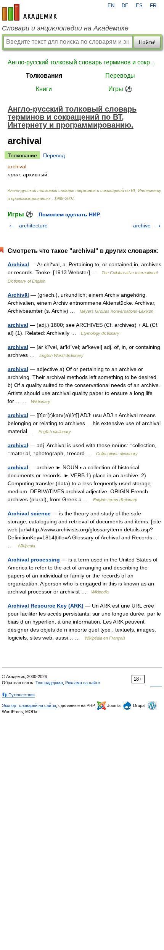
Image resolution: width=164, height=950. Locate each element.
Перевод (54, 155)
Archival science (29, 513)
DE (125, 5)
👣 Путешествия (18, 695)
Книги (44, 89)
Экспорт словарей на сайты (29, 705)
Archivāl (18, 295)
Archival (18, 264)
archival (18, 325)
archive (142, 225)
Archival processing (34, 560)
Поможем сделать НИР (69, 214)
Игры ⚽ (120, 89)
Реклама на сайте (82, 682)
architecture (33, 225)
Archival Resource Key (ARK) (46, 606)
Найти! (147, 42)
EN (111, 5)
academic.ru (29, 12)
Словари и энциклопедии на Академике (65, 28)
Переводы (120, 75)
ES (139, 5)
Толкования (44, 75)
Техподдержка (49, 682)
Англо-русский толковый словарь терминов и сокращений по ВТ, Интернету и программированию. (82, 62)
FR (153, 5)
